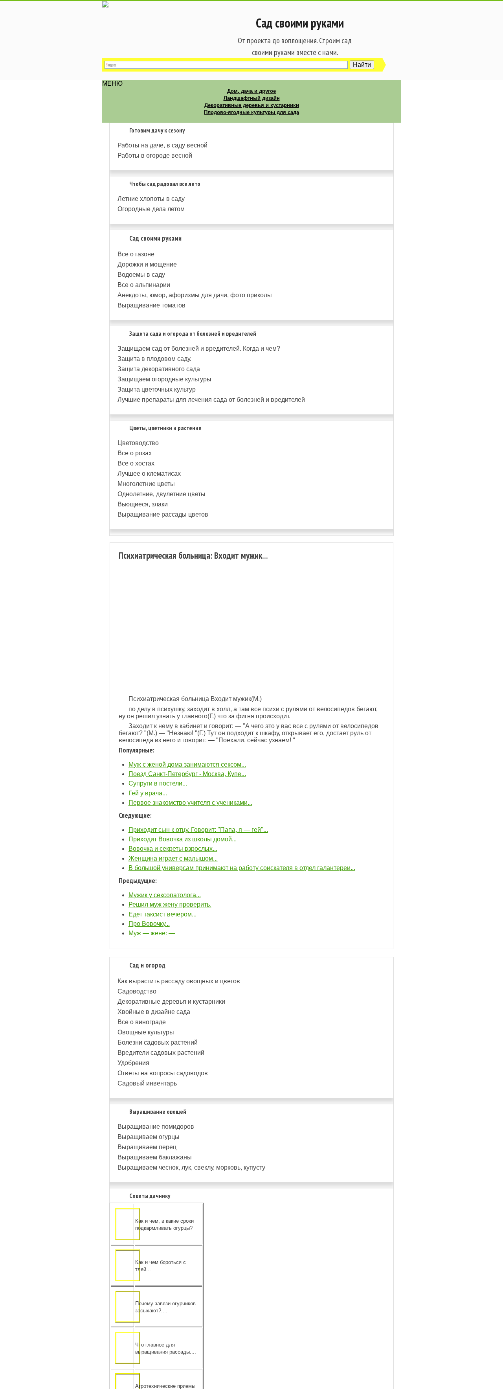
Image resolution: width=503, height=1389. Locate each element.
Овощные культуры (145, 1032)
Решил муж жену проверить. (170, 904)
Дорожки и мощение (147, 264)
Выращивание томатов (151, 305)
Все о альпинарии (143, 284)
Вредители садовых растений (160, 1052)
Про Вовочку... (149, 923)
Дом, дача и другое (251, 91)
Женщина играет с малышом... (173, 858)
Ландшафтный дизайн (252, 98)
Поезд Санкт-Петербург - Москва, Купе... (187, 774)
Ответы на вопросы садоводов (162, 1073)
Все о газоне (135, 254)
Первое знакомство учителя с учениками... (190, 802)
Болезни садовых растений (157, 1042)
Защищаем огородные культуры (164, 379)
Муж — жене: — (152, 933)
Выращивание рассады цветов (162, 514)
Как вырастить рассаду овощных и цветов (178, 981)
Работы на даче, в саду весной (162, 145)
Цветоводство (138, 443)
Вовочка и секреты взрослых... (173, 848)
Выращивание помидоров (155, 1126)
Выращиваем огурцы (148, 1136)
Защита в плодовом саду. (154, 358)
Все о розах (134, 453)
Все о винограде (141, 1022)
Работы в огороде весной (154, 155)
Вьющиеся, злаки (142, 504)
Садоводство (136, 991)
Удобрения (133, 1063)
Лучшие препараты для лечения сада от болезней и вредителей (211, 399)
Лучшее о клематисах (149, 473)
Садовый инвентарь (147, 1083)
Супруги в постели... (158, 783)
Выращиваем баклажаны (154, 1157)
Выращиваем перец (146, 1147)
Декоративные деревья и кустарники (251, 105)
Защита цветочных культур (156, 389)
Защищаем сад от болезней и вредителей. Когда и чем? (198, 348)
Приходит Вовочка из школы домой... (183, 839)
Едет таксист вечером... (162, 914)
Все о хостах (135, 463)
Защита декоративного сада (158, 369)
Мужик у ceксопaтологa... (165, 895)
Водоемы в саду (141, 274)
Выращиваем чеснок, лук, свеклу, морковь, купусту (191, 1167)
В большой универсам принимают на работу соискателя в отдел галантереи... (242, 868)
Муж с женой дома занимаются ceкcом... (187, 764)
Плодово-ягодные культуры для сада (251, 112)
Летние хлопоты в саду (151, 198)
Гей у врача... (148, 793)
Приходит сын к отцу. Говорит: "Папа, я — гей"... (198, 829)
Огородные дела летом (151, 209)
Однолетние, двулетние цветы (161, 494)
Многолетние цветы (146, 483)
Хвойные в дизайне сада (153, 1011)
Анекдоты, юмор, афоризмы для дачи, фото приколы (194, 295)
